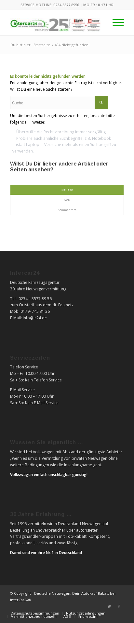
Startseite (42, 44)
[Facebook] (119, 606)
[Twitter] (109, 606)
